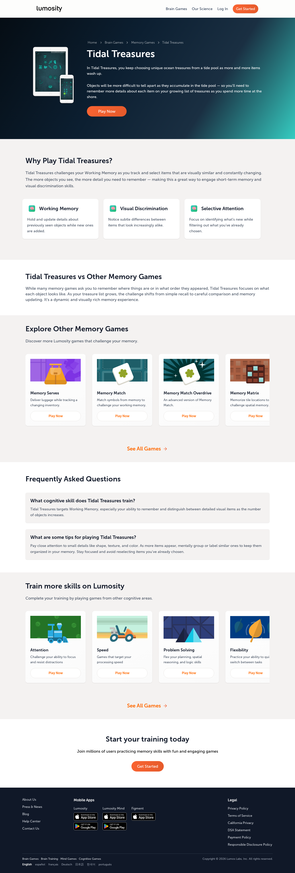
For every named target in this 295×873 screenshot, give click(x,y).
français (53, 864)
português (105, 864)
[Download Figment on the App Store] (143, 817)
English (27, 864)
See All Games (144, 449)
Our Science (202, 9)
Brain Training (49, 859)
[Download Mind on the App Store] (115, 817)
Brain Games (176, 9)
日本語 (79, 864)
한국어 (91, 864)
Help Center (31, 821)
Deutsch (66, 864)
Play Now (106, 111)
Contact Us (30, 828)
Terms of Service (240, 816)
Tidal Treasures (172, 42)
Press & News (32, 807)
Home (92, 42)
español (40, 864)
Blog (25, 814)
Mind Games (68, 859)
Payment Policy (239, 837)
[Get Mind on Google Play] (115, 826)
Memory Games (143, 42)
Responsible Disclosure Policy (250, 844)
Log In (222, 9)
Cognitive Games (90, 859)
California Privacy (240, 823)
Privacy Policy (238, 808)
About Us (29, 799)
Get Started (245, 9)
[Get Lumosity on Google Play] (86, 826)
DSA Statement (239, 830)
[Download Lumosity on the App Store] (86, 817)
